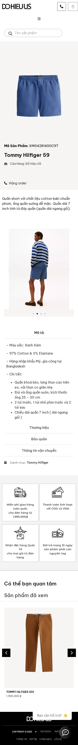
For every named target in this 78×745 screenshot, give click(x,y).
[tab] (39, 333)
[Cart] (73, 6)
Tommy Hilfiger (37, 462)
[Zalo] (65, 732)
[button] (39, 19)
